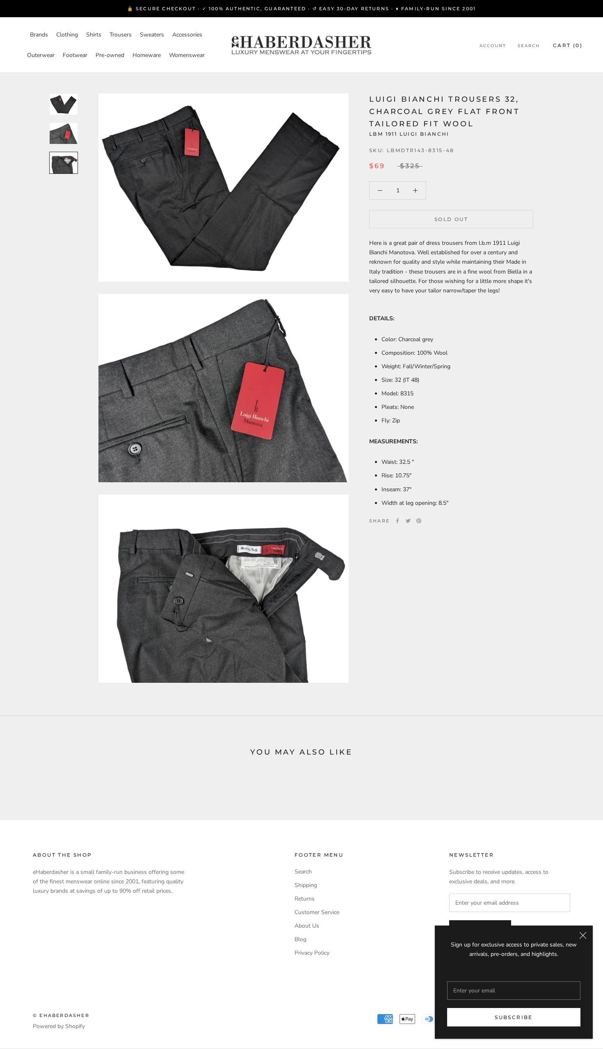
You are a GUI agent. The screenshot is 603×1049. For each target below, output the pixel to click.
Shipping (306, 885)
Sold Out (451, 219)
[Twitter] (408, 520)
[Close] (583, 935)
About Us (307, 926)
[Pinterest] (418, 520)
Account (493, 45)
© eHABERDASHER (61, 1015)
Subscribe (514, 1017)
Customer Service (317, 912)
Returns (305, 899)
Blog (300, 939)
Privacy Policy (312, 953)
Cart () (567, 45)
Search (529, 45)
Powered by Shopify (59, 1026)
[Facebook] (397, 520)
